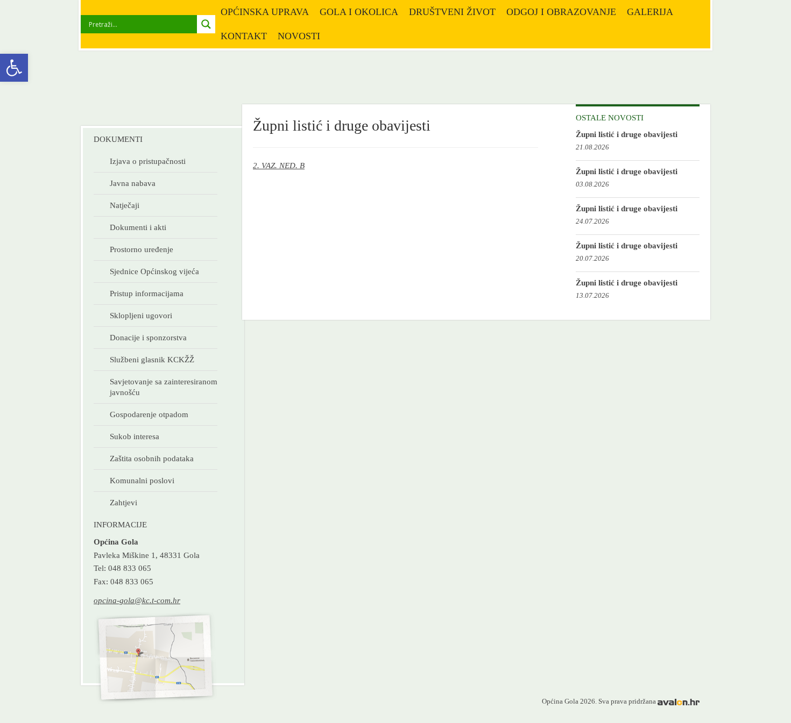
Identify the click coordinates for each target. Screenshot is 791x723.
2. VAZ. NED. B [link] (279, 165)
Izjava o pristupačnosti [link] (148, 161)
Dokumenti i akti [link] (138, 227)
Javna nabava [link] (133, 183)
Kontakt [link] (244, 36)
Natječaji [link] (124, 205)
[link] (14, 68)
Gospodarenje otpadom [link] (149, 414)
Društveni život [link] (452, 11)
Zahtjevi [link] (123, 502)
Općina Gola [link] (151, 88)
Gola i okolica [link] (359, 11)
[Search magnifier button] (206, 24)
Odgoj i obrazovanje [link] (561, 11)
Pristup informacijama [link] (146, 293)
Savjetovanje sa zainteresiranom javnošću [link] (163, 387)
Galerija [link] (650, 11)
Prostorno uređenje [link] (141, 249)
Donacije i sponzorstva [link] (148, 337)
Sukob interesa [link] (134, 436)
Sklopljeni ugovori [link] (141, 315)
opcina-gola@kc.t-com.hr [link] (137, 600)
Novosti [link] (299, 36)
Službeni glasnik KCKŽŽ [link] (152, 359)
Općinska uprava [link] (265, 11)
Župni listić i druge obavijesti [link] (626, 134)
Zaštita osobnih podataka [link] (152, 458)
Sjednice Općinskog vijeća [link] (154, 271)
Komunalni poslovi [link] (142, 480)
